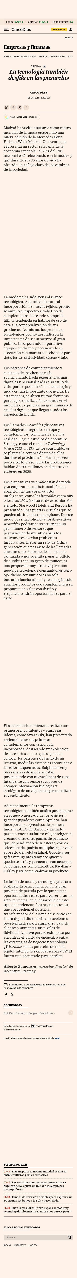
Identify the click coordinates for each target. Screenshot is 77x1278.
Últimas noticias (15, 1164)
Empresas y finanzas (27, 47)
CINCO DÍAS (38, 92)
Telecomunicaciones (25, 57)
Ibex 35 (9, 22)
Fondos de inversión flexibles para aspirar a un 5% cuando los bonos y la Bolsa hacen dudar (38, 1198)
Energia (43, 57)
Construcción (57, 57)
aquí (57, 1038)
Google (33, 1013)
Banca (7, 57)
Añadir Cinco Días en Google (23, 117)
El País (68, 37)
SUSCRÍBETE (59, 29)
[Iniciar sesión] (70, 29)
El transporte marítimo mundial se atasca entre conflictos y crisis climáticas (35, 1173)
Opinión (8, 1013)
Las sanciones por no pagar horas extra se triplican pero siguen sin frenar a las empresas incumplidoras (35, 1186)
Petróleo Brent (60, 22)
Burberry (21, 1013)
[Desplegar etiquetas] (70, 1012)
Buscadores (46, 1013)
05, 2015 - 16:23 (38, 98)
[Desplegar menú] (6, 29)
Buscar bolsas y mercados (22, 1227)
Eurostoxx (20, 1245)
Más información (12, 1029)
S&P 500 (33, 22)
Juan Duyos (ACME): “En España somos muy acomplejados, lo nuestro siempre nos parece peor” (37, 1209)
